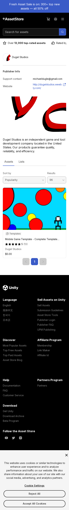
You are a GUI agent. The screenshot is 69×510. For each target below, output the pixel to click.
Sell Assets (43, 305)
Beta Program (11, 420)
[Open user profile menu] (55, 19)
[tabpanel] (34, 215)
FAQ (5, 390)
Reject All (34, 493)
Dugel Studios (13, 249)
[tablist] (34, 161)
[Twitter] (13, 437)
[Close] (66, 455)
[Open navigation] (62, 19)
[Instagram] (20, 437)
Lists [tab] (21, 161)
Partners (42, 385)
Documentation (11, 385)
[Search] (62, 31)
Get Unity (8, 411)
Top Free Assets (12, 350)
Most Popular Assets (15, 345)
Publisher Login (46, 319)
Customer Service (13, 395)
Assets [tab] (8, 161)
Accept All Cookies (34, 503)
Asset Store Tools (47, 314)
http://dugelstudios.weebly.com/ (47, 86)
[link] (26, 261)
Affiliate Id (43, 355)
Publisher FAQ (45, 324)
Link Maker (43, 350)
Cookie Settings (34, 485)
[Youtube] (6, 437)
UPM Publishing (46, 329)
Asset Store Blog (12, 359)
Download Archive (13, 416)
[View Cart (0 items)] (48, 19)
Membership (44, 345)
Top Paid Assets (12, 355)
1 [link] (34, 261)
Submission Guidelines (50, 310)
